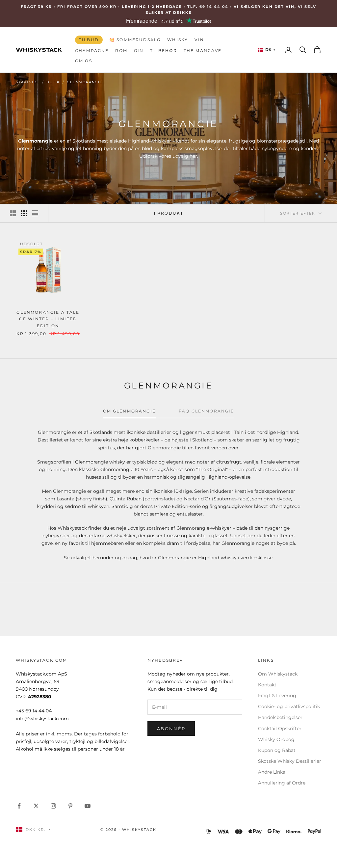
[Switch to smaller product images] (24, 213)
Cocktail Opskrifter (279, 728)
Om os (83, 60)
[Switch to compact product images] (35, 213)
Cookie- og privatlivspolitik (289, 706)
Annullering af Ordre (281, 783)
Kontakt (267, 685)
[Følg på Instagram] (53, 806)
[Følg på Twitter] (36, 806)
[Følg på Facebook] (19, 806)
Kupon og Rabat (277, 750)
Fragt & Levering (277, 696)
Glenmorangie (85, 82)
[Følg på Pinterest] (70, 806)
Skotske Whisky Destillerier (289, 761)
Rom (121, 50)
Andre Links (271, 772)
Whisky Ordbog (276, 739)
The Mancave (203, 50)
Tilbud (89, 39)
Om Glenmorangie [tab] (129, 411)
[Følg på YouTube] (87, 806)
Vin (199, 39)
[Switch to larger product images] (13, 213)
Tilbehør (163, 50)
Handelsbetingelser (280, 717)
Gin (138, 50)
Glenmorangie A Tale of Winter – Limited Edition (47, 319)
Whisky (177, 39)
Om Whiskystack (278, 674)
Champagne (92, 50)
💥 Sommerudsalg (135, 39)
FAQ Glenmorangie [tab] (206, 411)
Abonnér (171, 728)
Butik (53, 82)
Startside (27, 82)
